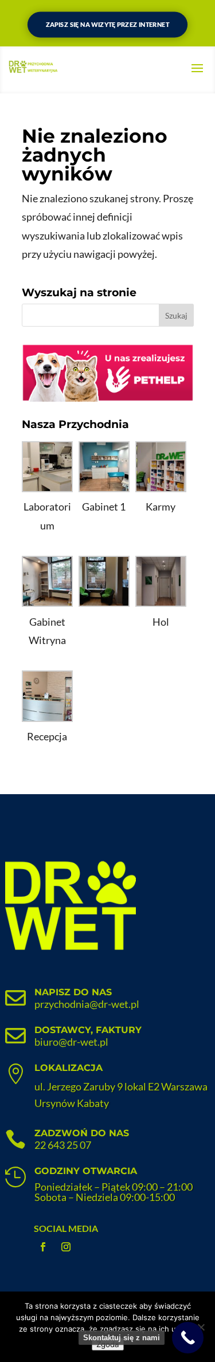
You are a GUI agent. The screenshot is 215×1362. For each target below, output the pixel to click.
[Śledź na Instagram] (66, 1247)
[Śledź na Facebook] (43, 1247)
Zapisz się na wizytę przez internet (107, 25)
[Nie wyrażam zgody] (200, 1327)
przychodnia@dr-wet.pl (86, 1004)
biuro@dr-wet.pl (71, 1041)
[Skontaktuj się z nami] (188, 1337)
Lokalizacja (68, 1067)
